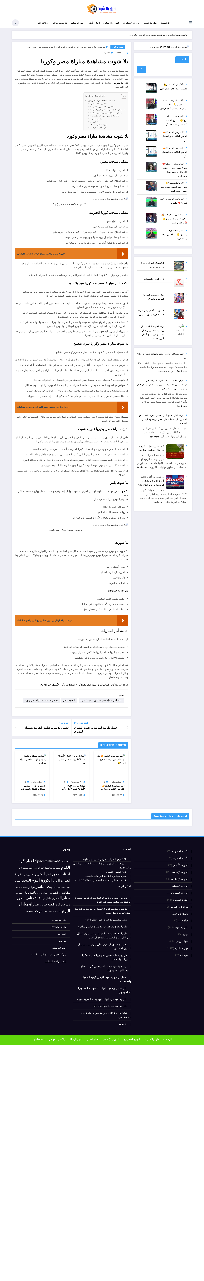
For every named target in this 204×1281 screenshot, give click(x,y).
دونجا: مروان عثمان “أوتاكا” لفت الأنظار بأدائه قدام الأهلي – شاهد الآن (73, 787)
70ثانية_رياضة (65, 861)
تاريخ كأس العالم (179, 907)
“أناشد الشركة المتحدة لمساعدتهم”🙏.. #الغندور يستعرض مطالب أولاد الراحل (173, 104)
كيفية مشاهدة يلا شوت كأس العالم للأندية (106, 919)
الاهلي (48, 874)
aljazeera (41, 860)
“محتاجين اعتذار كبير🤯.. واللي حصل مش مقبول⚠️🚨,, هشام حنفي (173, 218)
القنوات (65, 880)
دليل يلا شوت (151, 23)
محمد (50, 911)
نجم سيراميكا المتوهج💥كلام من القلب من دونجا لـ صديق (112, 787)
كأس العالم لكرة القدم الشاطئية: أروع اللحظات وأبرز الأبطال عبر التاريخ (78, 684)
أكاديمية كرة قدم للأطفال (52, 868)
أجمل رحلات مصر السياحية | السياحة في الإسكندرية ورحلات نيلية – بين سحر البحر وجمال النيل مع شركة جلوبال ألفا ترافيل (162, 384)
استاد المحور (61, 873)
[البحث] (141, 69)
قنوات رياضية (181, 941)
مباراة (34, 904)
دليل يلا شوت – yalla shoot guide (110, 1006)
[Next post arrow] (15, 727)
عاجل (48, 898)
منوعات (184, 955)
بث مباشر (43, 886)
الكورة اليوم (42, 880)
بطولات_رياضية (61, 893)
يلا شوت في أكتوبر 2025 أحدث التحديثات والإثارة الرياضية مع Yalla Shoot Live (151, 480)
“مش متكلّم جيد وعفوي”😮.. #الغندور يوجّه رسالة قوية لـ (174, 234)
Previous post (81, 723)
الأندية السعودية (180, 851)
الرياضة (24, 874)
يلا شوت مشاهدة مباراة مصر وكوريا (41, 46)
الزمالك (17, 874)
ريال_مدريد (22, 893)
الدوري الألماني (180, 865)
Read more (182, 371)
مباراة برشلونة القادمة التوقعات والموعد (105, 876)
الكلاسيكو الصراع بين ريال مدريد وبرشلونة (104, 859)
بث (54, 887)
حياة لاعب (183, 920)
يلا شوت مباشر (59, 23)
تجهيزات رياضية (180, 913)
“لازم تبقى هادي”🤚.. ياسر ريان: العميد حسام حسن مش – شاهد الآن (173, 187)
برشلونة (30, 887)
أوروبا (31, 868)
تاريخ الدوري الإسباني (154, 278)
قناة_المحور (25, 897)
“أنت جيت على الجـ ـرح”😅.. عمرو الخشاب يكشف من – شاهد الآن (176, 120)
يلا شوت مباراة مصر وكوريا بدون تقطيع (107, 112)
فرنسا (43, 898)
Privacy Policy (58, 927)
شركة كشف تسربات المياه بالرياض (48, 954)
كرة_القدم (53, 904)
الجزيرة (38, 874)
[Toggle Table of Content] (122, 96)
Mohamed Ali (116, 782)
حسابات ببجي (59, 948)
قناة (37, 897)
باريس (59, 887)
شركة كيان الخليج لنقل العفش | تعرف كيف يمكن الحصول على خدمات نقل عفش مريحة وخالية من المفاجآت (162, 419)
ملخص (45, 911)
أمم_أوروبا (37, 868)
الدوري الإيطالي (180, 886)
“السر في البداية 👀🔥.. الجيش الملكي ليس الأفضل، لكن (174, 136)
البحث (182, 59)
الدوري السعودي (179, 893)
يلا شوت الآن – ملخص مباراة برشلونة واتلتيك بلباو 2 (33, 787)
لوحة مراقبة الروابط (55, 961)
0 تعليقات (105, 52)
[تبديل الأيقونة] (190, 23)
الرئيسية (165, 23)
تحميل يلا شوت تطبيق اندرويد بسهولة (47, 728)
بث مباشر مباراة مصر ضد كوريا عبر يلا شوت (87, 46)
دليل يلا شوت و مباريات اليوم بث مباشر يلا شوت (102, 999)
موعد (38, 911)
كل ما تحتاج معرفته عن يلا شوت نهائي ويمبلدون (102, 926)
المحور (26, 880)
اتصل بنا (62, 934)
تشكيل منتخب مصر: (99, 103)
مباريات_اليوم (57, 911)
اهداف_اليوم (66, 887)
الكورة (56, 881)
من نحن (62, 941)
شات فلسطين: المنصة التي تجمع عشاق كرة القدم (100, 880)
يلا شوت (118, 83)
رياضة (34, 892)
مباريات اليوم (117, 46)
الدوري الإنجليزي (131, 23)
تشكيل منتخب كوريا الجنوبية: (103, 106)
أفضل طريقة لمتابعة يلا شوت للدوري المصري (96, 730)
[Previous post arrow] (127, 727)
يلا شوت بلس (62, 46)
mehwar (54, 860)
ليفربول (43, 904)
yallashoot (43, 23)
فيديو (185, 934)
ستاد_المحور (61, 897)
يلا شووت (95, 121)
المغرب (17, 880)
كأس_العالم (65, 904)
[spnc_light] (15, 22)
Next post (64, 723)
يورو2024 (29, 911)
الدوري (29, 874)
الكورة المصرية (180, 900)
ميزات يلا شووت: (101, 124)
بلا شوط (123, 1024)
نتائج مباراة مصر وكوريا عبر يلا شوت (105, 116)
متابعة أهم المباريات (99, 127)
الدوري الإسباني (111, 23)
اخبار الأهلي (94, 23)
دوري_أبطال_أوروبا (45, 893)
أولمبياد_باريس (23, 868)
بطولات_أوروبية (21, 887)
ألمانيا (42, 868)
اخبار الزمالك (77, 23)
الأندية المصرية (180, 858)
